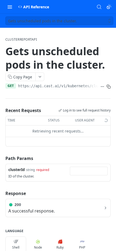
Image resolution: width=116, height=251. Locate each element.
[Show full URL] (102, 86)
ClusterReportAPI (21, 39)
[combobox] (89, 171)
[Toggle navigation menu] (9, 6)
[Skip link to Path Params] (1, 158)
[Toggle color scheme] (109, 6)
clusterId (16, 169)
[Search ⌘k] (99, 6)
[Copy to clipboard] (109, 86)
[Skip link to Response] (1, 193)
